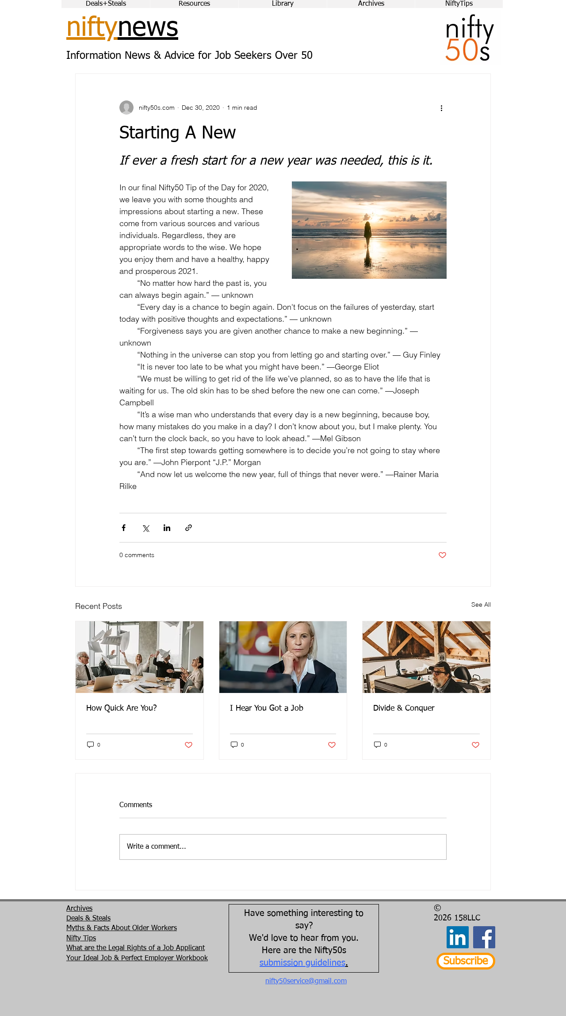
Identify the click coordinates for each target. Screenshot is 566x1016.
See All (481, 604)
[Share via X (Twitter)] (145, 527)
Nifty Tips (81, 938)
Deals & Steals (88, 918)
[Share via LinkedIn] (167, 527)
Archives (79, 908)
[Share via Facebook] (123, 527)
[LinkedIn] (458, 937)
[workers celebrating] (139, 657)
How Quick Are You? (121, 708)
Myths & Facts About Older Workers (121, 928)
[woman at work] (283, 657)
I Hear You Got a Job (266, 708)
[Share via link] (188, 527)
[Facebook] (484, 937)
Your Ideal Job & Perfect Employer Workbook (137, 958)
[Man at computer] (426, 657)
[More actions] (441, 107)
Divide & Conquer (403, 708)
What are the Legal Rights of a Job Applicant (135, 948)
